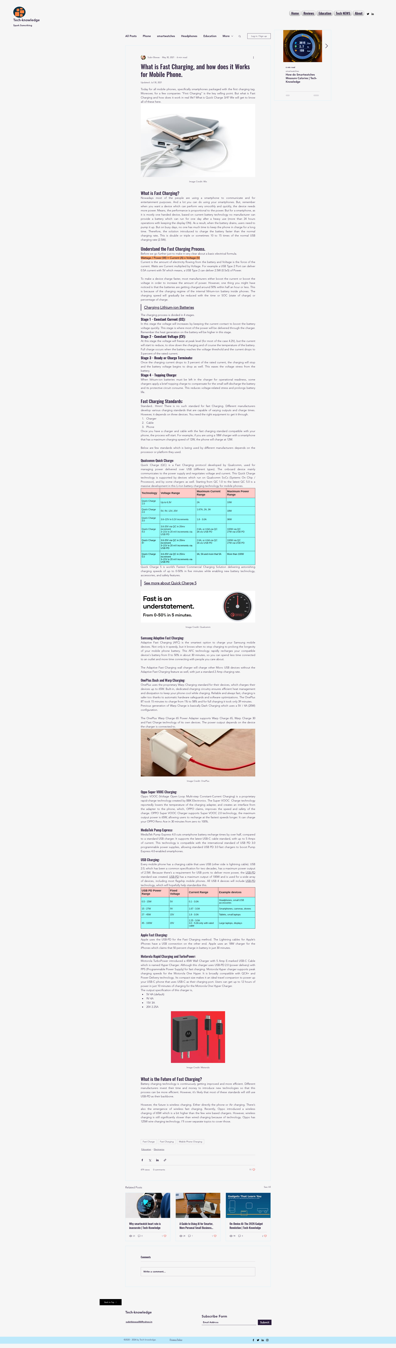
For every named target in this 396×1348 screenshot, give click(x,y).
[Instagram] (267, 1340)
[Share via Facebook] (142, 1160)
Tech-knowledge (26, 20)
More (226, 36)
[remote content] (198, 526)
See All (267, 1187)
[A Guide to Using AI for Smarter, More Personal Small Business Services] (198, 1205)
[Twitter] (368, 13)
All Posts (131, 36)
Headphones (189, 36)
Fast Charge (149, 1141)
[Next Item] (326, 46)
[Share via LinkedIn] (157, 1160)
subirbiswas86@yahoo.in (139, 1321)
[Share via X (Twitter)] (149, 1160)
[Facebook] (253, 1340)
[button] (239, 36)
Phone (147, 36)
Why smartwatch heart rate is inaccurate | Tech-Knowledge (145, 1226)
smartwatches (166, 36)
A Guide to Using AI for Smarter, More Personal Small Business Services (196, 1226)
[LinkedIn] (372, 13)
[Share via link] (165, 1160)
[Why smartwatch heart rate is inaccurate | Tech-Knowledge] (147, 1205)
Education (209, 36)
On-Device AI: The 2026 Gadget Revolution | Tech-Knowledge (246, 1226)
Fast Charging (167, 1141)
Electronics (159, 1149)
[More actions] (253, 57)
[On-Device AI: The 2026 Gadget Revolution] (248, 1205)
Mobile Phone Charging (190, 1141)
